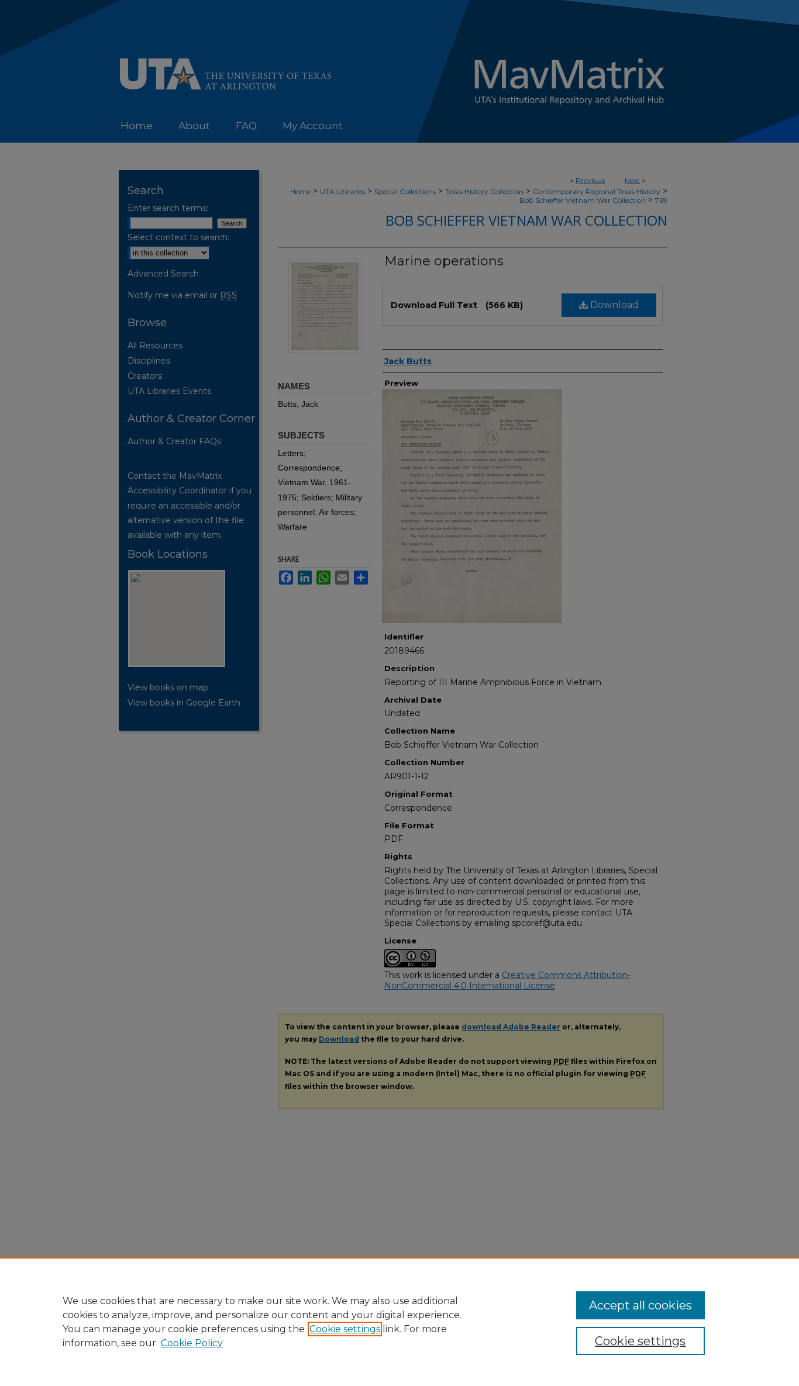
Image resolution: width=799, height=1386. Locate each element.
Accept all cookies (640, 1305)
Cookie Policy (192, 1343)
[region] (399, 1321)
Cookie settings (344, 1329)
